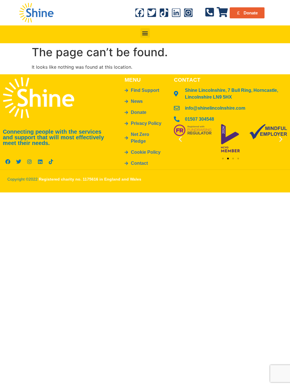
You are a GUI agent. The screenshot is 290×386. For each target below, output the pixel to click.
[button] (145, 33)
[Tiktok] (164, 12)
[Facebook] (139, 12)
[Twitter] (152, 12)
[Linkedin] (176, 12)
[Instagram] (188, 12)
